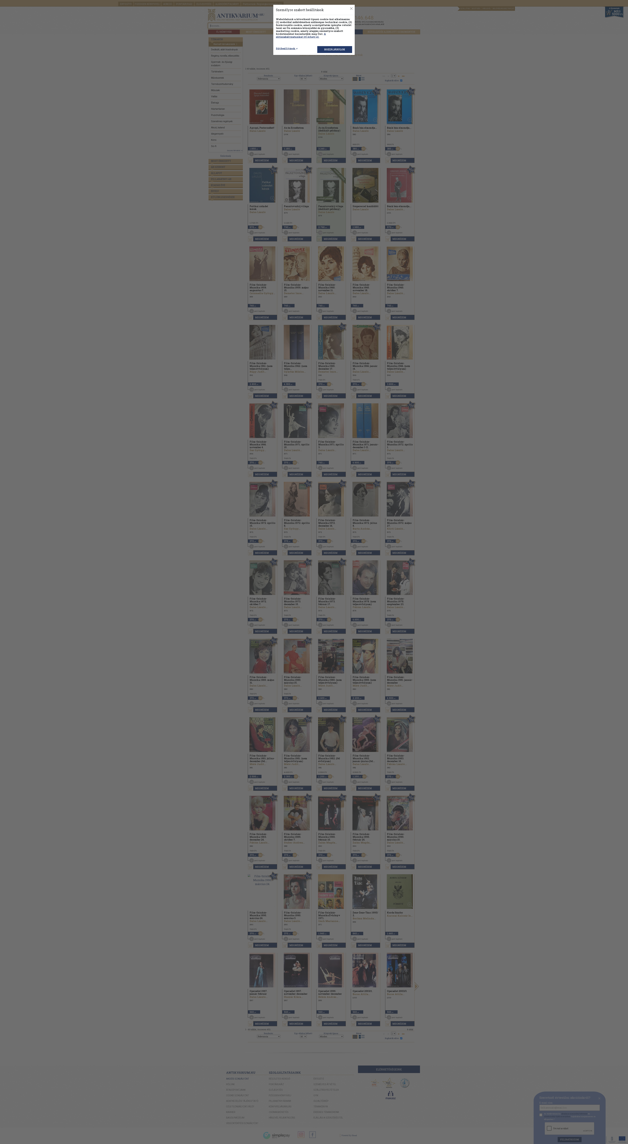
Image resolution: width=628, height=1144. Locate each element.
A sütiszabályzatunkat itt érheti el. (301, 35)
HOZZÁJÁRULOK (334, 49)
